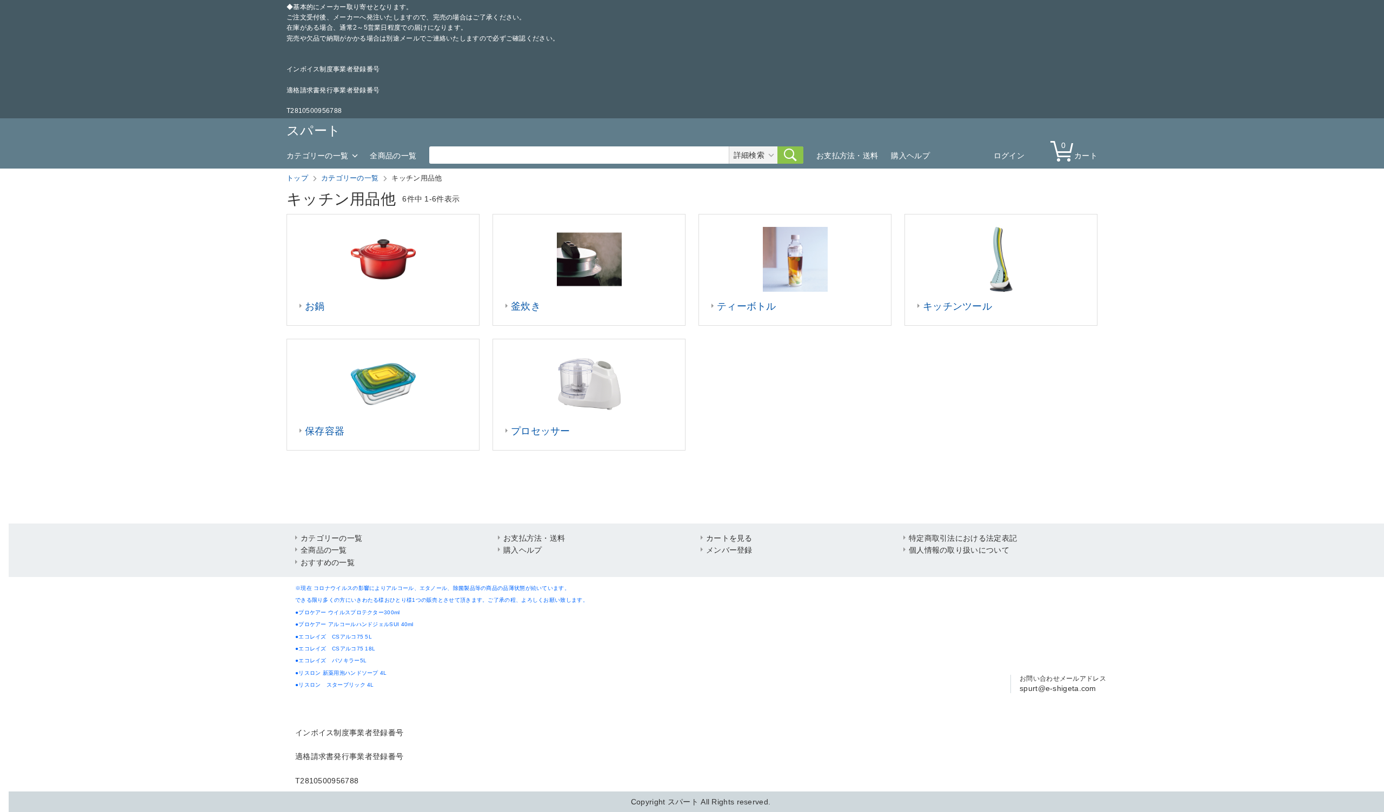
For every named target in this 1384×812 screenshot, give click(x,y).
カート (1079, 150)
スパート (314, 130)
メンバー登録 (729, 550)
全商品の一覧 (393, 155)
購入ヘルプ (910, 155)
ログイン (1009, 155)
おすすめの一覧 (328, 562)
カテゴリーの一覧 (317, 155)
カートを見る (729, 538)
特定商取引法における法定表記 (963, 538)
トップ (297, 178)
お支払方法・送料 (847, 155)
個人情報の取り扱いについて (959, 550)
